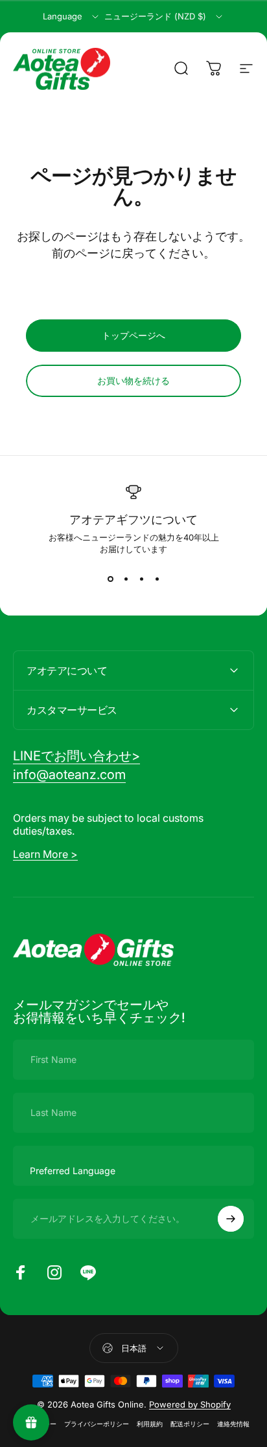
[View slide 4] (157, 578)
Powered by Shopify (190, 1404)
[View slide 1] (110, 578)
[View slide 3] (141, 578)
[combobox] (71, 16)
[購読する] (231, 1219)
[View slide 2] (126, 578)
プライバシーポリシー (96, 1424)
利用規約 (150, 1424)
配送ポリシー (189, 1424)
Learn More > (45, 854)
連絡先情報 (233, 1424)
